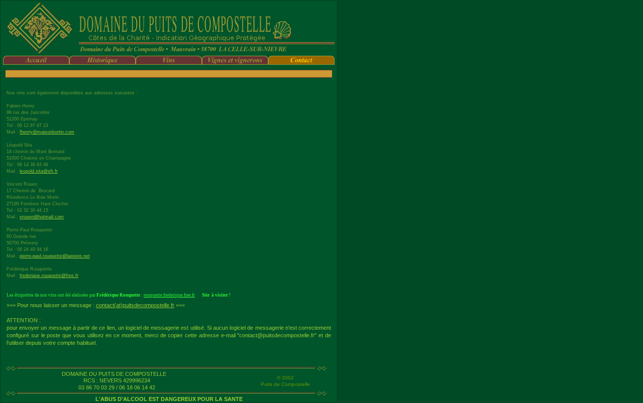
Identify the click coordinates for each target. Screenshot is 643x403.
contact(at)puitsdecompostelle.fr (135, 305)
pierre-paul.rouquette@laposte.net (55, 255)
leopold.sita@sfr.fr (39, 171)
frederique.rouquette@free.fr (49, 275)
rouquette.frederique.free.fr (169, 295)
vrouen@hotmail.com (42, 216)
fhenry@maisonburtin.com (47, 132)
